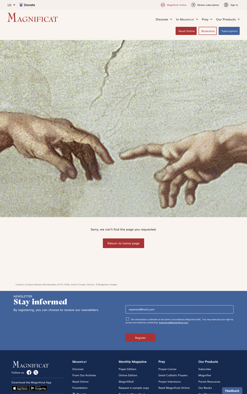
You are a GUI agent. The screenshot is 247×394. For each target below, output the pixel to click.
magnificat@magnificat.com (173, 322)
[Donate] (21, 5)
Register (140, 338)
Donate (29, 4)
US (9, 5)
